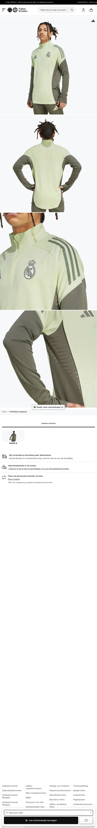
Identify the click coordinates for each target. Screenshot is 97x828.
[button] (48, 467)
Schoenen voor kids (35, 802)
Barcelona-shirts (57, 799)
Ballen (28, 797)
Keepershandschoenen (60, 790)
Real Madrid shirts (58, 795)
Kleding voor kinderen (60, 786)
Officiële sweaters (18, 411)
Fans (4, 411)
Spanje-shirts (79, 790)
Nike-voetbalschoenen (36, 793)
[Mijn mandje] (91, 10)
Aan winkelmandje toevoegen (43, 820)
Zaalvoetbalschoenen (12, 790)
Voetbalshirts (79, 795)
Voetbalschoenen (10, 786)
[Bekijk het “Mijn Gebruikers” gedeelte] (83, 10)
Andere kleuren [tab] (48, 423)
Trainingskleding (80, 786)
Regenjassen (79, 799)
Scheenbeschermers (82, 804)
